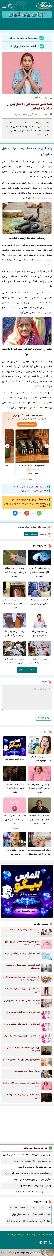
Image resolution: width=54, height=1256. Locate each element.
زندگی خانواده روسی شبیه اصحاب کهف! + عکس (14, 788)
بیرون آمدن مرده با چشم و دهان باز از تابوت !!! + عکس (14, 603)
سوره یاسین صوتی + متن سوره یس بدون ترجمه (32, 1161)
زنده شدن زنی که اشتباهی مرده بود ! (39, 633)
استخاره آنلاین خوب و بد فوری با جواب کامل (29, 499)
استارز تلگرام (45, 1221)
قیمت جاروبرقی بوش (21, 1214)
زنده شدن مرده (43, 148)
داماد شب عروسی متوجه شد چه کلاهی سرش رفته (39, 852)
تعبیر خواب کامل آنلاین (40, 1207)
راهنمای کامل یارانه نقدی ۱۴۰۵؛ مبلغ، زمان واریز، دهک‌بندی (25, 505)
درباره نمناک (31, 1234)
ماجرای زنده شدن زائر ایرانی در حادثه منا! (14, 661)
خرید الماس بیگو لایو (14, 759)
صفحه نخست (45, 1234)
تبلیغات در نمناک (16, 1234)
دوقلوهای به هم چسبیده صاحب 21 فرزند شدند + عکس (39, 788)
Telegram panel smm (18, 1207)
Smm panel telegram (42, 1214)
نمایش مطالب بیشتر (27, 669)
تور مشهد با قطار (30, 1221)
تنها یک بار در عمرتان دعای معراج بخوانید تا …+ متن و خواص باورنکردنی (27, 1154)
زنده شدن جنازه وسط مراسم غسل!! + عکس (14, 633)
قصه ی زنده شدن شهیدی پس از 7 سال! (39, 661)
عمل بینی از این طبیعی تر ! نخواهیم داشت (29, 486)
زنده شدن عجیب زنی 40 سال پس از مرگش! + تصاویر (29, 106)
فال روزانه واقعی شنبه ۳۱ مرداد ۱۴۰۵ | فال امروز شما (15, 819)
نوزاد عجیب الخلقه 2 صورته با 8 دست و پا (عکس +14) (39, 819)
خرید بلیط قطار (13, 1221)
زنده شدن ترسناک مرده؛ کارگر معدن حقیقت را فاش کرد (39, 572)
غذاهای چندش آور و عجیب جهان (33, 490)
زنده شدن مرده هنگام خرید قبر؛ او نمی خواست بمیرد (14, 572)
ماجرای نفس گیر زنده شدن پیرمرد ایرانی (39, 601)
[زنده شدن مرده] (27, 218)
